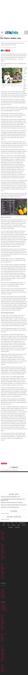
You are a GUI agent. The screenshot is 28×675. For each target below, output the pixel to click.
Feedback (3, 539)
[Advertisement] (14, 15)
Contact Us (3, 538)
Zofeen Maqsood (5, 47)
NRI (1, 565)
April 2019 (3, 604)
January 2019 (3, 606)
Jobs (2, 536)
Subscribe (3, 537)
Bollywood (3, 544)
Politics (2, 569)
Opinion (2, 567)
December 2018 (4, 607)
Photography (3, 568)
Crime (2, 548)
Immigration (3, 558)
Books (2, 546)
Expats (2, 553)
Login (17, 470)
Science (2, 574)
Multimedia (3, 653)
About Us (2, 532)
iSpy (2, 559)
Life (1, 563)
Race (2, 570)
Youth (2, 579)
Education (3, 550)
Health (2, 557)
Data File (2, 549)
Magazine (3, 564)
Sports (2, 575)
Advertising (17, 527)
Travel (2, 578)
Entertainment (3, 552)
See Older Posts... (4, 610)
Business (2, 547)
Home (2, 531)
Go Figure (3, 555)
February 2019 (3, 605)
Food (2, 554)
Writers (2, 534)
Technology (3, 576)
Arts (1, 543)
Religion (2, 573)
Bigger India (10, 527)
